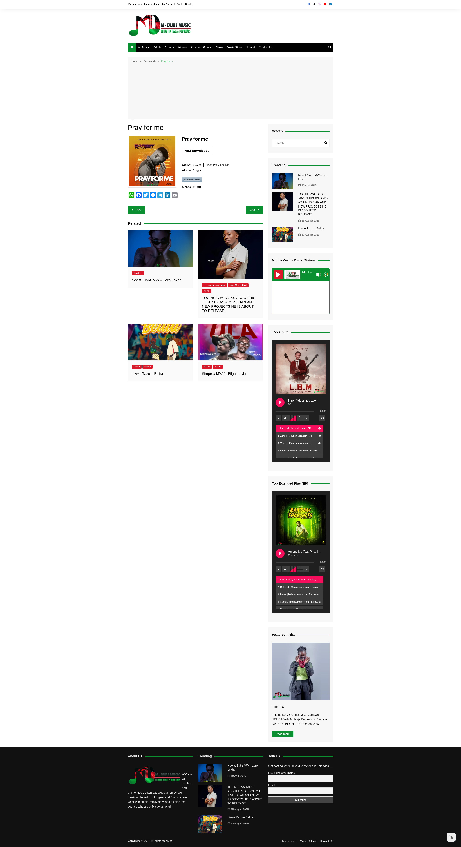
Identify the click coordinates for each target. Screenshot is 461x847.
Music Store (234, 47)
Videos (182, 47)
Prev (138, 209)
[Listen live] (278, 274)
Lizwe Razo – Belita (147, 374)
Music (136, 366)
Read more (283, 733)
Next (252, 209)
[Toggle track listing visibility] (322, 418)
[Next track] (285, 418)
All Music (144, 47)
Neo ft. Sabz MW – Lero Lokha (156, 280)
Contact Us (266, 47)
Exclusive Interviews (214, 285)
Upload (250, 47)
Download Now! (192, 179)
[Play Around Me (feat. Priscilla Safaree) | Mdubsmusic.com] (280, 553)
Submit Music (152, 4)
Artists (157, 47)
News (219, 47)
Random (137, 273)
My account (135, 4)
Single (147, 366)
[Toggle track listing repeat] (306, 418)
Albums (169, 47)
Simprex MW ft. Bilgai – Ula (224, 374)
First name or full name (281, 772)
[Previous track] (278, 418)
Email (271, 785)
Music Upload (308, 841)
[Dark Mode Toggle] (451, 837)
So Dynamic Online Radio (177, 4)
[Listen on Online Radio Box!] (326, 274)
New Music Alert (238, 285)
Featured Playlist (201, 47)
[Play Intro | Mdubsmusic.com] (280, 402)
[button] (319, 428)
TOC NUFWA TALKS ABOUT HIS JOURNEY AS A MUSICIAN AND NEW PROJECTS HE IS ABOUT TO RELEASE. (244, 795)
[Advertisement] (230, 90)
